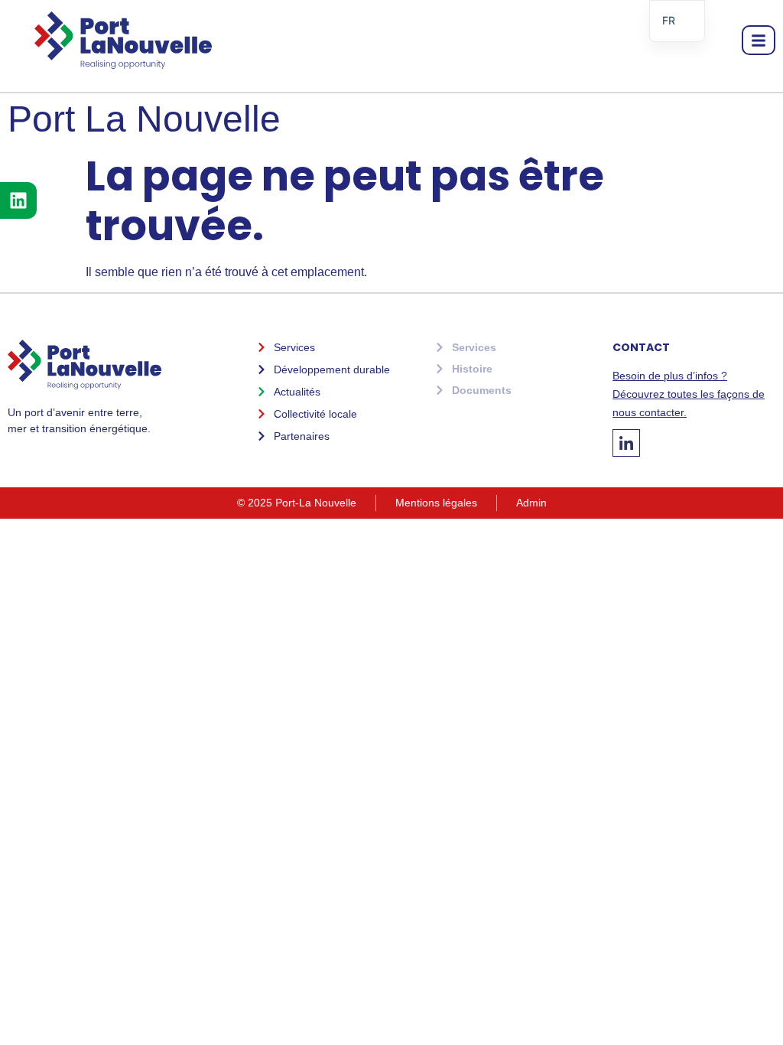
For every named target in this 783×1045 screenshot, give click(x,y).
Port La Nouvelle (144, 119)
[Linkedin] (18, 200)
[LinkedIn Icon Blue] (626, 443)
